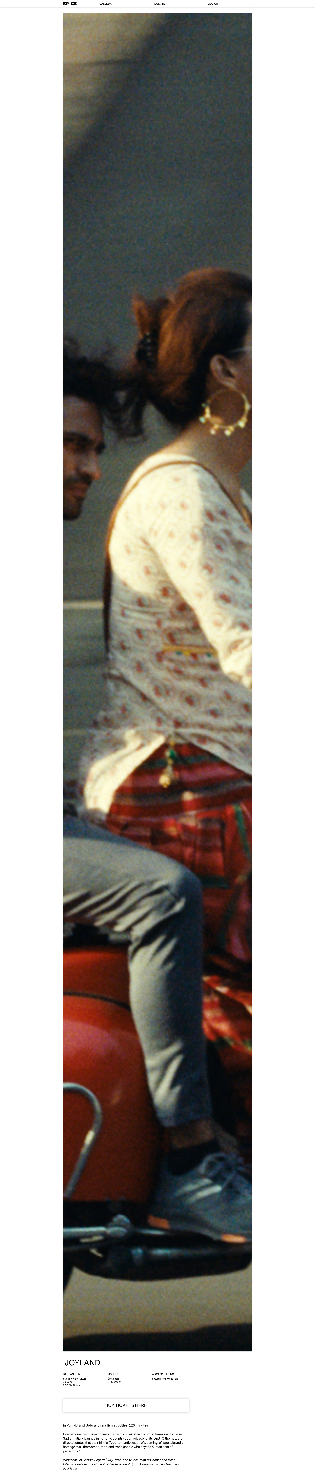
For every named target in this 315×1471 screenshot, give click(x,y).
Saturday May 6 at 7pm (165, 1379)
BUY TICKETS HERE (126, 1405)
